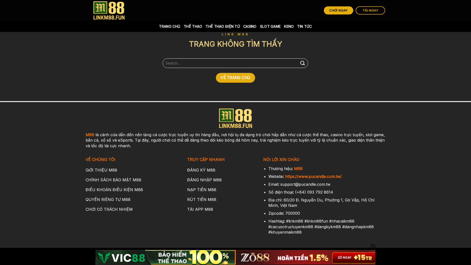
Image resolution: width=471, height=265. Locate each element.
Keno (289, 26)
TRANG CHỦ (169, 26)
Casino (250, 26)
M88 (90, 134)
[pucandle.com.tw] (109, 10)
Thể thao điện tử (223, 26)
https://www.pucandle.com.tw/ (313, 176)
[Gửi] (302, 63)
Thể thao (193, 26)
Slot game (270, 26)
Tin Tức (304, 26)
